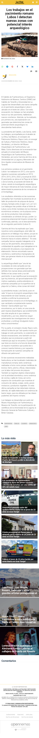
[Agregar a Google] (12, 66)
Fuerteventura (8, 423)
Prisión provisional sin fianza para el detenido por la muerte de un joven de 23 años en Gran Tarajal (19, 534)
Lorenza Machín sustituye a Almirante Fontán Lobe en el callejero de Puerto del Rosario (18, 648)
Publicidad (20, 714)
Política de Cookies (27, 717)
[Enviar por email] (36, 71)
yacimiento (24, 423)
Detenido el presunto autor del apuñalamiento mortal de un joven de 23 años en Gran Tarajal (18, 509)
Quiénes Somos (10, 714)
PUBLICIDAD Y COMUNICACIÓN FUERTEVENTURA (20, 703)
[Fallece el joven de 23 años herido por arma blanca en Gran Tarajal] (19, 550)
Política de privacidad (12, 717)
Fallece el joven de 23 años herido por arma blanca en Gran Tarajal (17, 560)
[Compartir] (2, 66)
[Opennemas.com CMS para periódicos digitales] (20, 727)
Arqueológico (32, 423)
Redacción (12, 75)
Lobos (6, 426)
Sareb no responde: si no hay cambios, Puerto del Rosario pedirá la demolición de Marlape (18, 460)
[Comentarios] (31, 71)
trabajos (16, 423)
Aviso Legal (29, 714)
